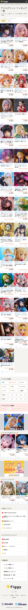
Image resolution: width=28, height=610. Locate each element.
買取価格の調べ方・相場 (9, 575)
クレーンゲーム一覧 (8, 578)
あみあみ (2, 48)
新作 (3, 382)
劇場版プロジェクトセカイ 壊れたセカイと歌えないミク (15, 517)
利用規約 (14, 597)
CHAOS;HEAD (7, 524)
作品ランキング (6, 508)
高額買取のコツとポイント (10, 571)
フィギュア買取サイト (9, 568)
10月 (21, 395)
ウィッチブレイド (8, 528)
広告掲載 (12, 595)
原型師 (22, 390)
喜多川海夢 (6, 539)
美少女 (2, 38)
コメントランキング (8, 479)
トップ (2, 4)
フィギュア (7, 4)
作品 (12, 386)
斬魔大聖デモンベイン (9, 521)
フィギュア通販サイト (9, 564)
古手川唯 (6, 543)
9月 (16, 395)
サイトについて (5, 595)
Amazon (11, 48)
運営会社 (17, 595)
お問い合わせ (23, 595)
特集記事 (5, 560)
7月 (8, 395)
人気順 (8, 20)
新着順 (3, 20)
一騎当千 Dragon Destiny (10, 512)
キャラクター (23, 386)
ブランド (13, 390)
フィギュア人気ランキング (10, 433)
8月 (12, 395)
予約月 (4, 395)
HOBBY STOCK (21, 408)
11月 (25, 395)
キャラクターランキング (9, 535)
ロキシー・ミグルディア (9, 546)
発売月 (4, 399)
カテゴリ (22, 382)
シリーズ (4, 386)
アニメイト (7, 48)
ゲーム (20, 38)
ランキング (14, 382)
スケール (10, 38)
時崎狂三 (6, 549)
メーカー (11, 4)
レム (5, 553)
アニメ (6, 38)
